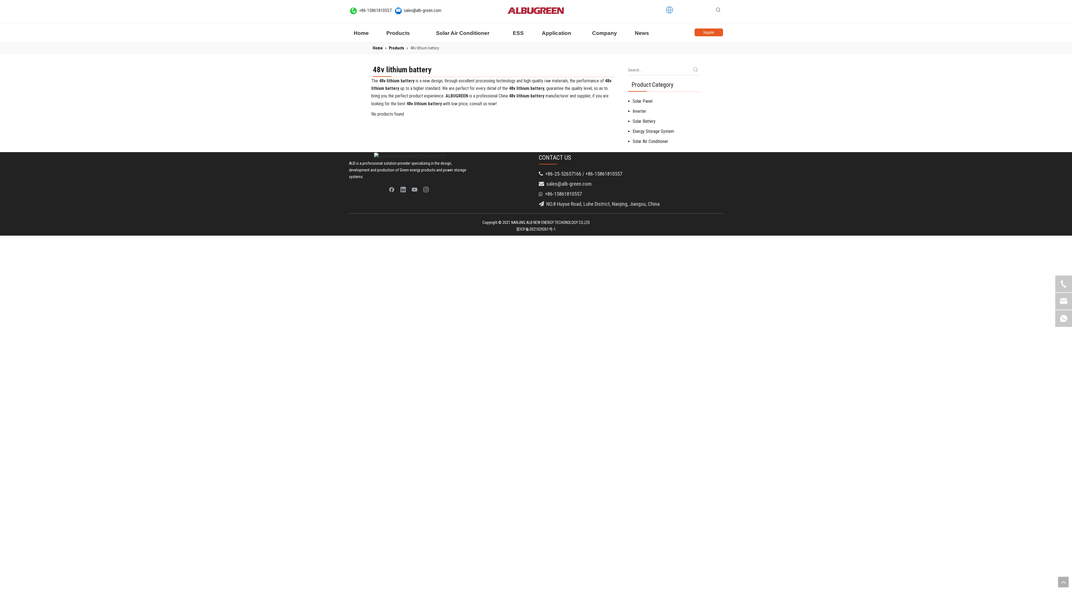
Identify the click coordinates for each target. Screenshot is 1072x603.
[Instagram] (426, 189)
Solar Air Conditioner (650, 141)
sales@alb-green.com (422, 10)
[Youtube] (414, 189)
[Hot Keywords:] (718, 10)
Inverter (639, 111)
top (1063, 582)
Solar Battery (644, 121)
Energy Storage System (653, 131)
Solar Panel (642, 101)
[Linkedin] (403, 189)
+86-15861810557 (375, 10)
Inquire (709, 32)
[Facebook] (391, 189)
